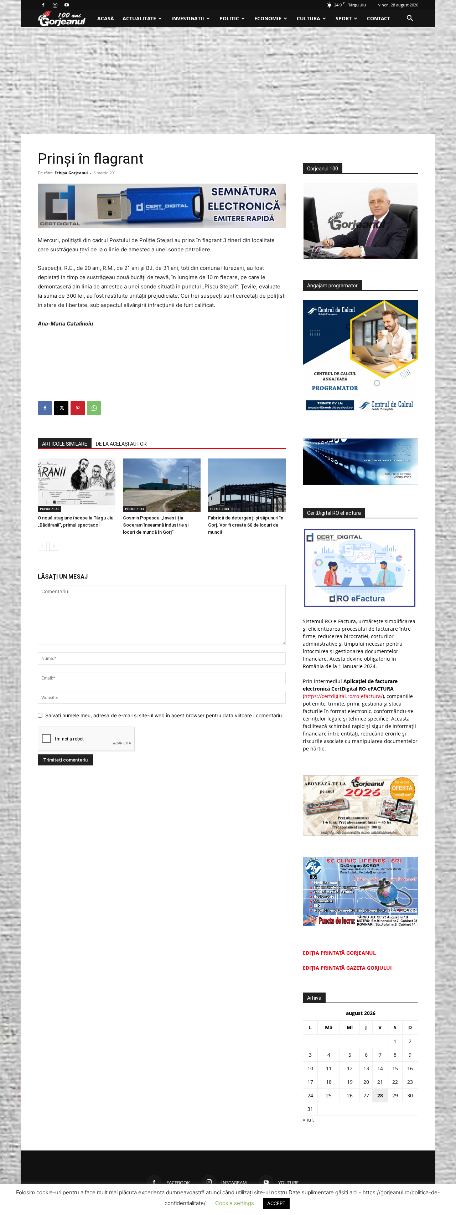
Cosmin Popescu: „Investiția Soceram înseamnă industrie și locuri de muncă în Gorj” (155, 525)
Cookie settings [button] (234, 1203)
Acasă (105, 18)
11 (329, 1068)
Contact (378, 18)
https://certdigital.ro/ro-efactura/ (343, 696)
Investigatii (187, 18)
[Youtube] (66, 5)
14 (380, 1068)
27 (366, 1095)
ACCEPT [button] (276, 1203)
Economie (267, 18)
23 (410, 1081)
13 (366, 1068)
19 (350, 1081)
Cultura (308, 18)
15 (395, 1068)
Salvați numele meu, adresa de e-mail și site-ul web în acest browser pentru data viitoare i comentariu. (164, 715)
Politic (229, 18)
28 (380, 1095)
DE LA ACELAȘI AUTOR (121, 444)
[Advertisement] (228, 80)
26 (350, 1095)
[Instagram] (55, 5)
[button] (409, 19)
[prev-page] (42, 546)
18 (329, 1081)
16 (410, 1068)
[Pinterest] (78, 408)
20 (366, 1081)
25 (329, 1095)
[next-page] (53, 546)
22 (395, 1081)
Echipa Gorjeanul (71, 172)
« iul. (308, 1119)
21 (380, 1081)
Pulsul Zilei (49, 508)
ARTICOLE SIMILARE (64, 444)
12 (350, 1068)
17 (310, 1081)
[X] (61, 408)
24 (310, 1095)
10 (310, 1068)
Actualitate (139, 18)
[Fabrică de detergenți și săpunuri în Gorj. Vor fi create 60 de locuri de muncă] (247, 485)
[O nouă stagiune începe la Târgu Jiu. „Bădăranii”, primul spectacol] (76, 485)
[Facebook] (43, 5)
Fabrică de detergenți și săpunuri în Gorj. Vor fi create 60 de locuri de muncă (245, 525)
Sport (344, 18)
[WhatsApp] (94, 408)
